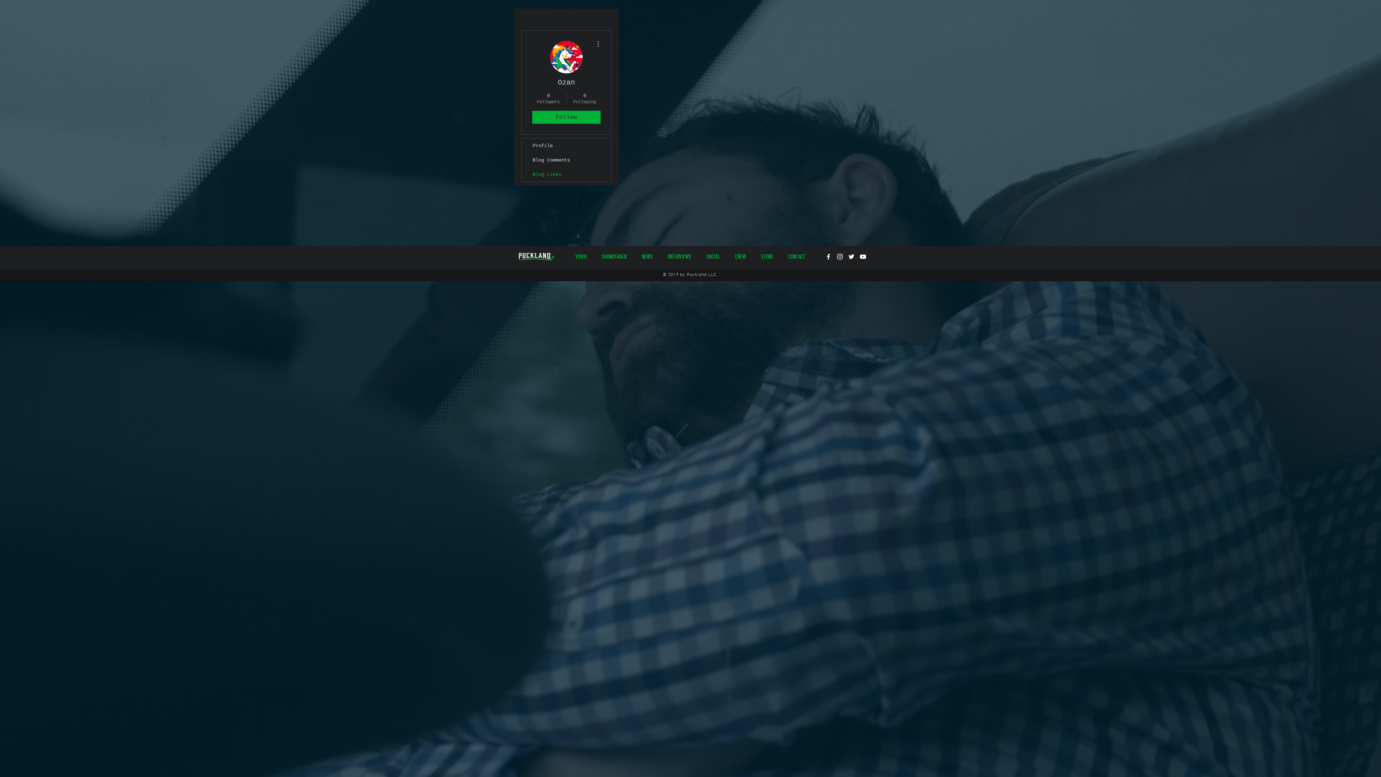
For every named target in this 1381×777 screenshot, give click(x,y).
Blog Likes (547, 174)
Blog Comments (551, 160)
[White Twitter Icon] (851, 256)
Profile (543, 146)
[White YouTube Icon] (863, 256)
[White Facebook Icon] (828, 256)
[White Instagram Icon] (840, 256)
